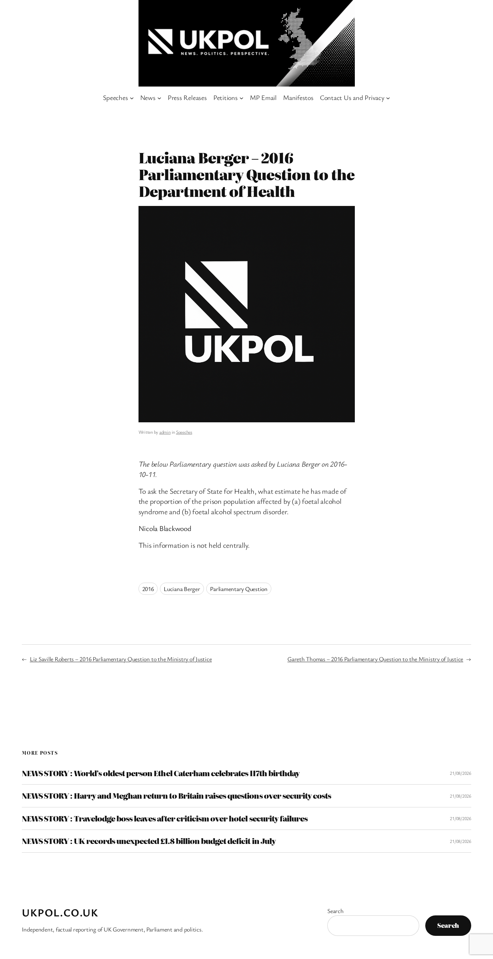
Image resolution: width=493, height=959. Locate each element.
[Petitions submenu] (241, 98)
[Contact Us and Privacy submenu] (388, 98)
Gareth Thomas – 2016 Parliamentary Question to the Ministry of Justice (375, 659)
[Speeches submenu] (132, 98)
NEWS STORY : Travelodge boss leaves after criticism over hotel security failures (165, 818)
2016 (148, 589)
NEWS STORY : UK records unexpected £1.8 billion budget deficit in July (149, 841)
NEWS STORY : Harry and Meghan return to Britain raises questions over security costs (176, 795)
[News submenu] (159, 98)
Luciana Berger (182, 589)
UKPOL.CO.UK (60, 912)
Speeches (184, 432)
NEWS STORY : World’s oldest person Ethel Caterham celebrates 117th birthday (160, 773)
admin (165, 432)
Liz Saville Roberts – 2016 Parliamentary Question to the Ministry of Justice (121, 659)
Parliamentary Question (239, 589)
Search (335, 911)
